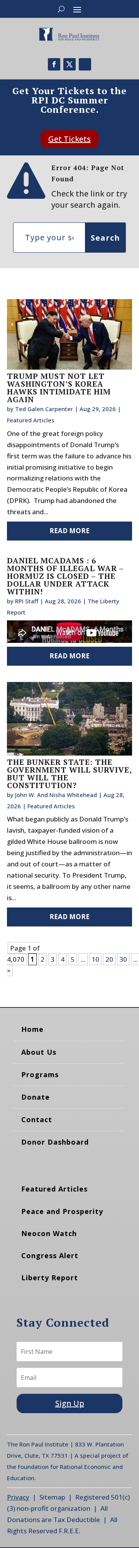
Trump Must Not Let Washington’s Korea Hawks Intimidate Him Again (59, 388)
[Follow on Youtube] (85, 64)
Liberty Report (49, 1277)
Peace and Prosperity (62, 1211)
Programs (40, 1074)
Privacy (18, 1497)
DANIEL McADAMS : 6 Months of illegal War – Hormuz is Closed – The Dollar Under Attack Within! (65, 576)
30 (123, 959)
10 (95, 959)
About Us (38, 1052)
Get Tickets (69, 139)
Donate (35, 1097)
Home (32, 1029)
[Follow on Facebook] (54, 64)
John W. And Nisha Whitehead (56, 795)
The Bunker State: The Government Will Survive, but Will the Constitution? (69, 773)
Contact (36, 1119)
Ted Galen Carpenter (44, 409)
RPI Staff (26, 601)
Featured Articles (30, 420)
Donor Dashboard (55, 1142)
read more (69, 530)
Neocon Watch (49, 1233)
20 (109, 959)
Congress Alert (49, 1255)
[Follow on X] (69, 64)
